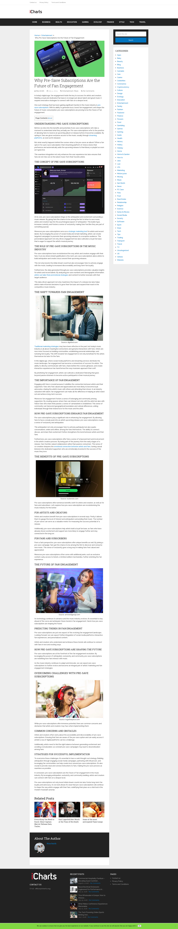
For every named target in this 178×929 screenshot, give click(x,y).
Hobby (119, 145)
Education (72, 22)
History (120, 141)
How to (120, 158)
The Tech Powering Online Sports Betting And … (91, 913)
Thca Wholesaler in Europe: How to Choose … (91, 896)
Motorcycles (122, 174)
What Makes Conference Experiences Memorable (93, 905)
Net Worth (121, 183)
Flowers (120, 119)
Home (34, 22)
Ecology (98, 22)
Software (120, 222)
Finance (110, 22)
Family (119, 106)
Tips (118, 234)
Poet (119, 196)
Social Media (122, 215)
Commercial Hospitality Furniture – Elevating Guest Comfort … (91, 879)
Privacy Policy (44, 2)
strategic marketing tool (78, 231)
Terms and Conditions (58, 2)
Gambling (121, 125)
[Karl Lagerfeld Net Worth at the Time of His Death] (69, 809)
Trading (120, 238)
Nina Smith (40, 91)
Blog (119, 65)
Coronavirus (121, 84)
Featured (120, 113)
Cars (119, 74)
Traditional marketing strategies (46, 346)
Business (46, 22)
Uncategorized (123, 250)
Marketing (121, 170)
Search (131, 40)
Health (59, 22)
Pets (119, 193)
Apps (119, 55)
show (50, 118)
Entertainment (67, 91)
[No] (175, 926)
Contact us (33, 2)
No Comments (88, 91)
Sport (119, 225)
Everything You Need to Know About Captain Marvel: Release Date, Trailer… (44, 822)
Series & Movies (123, 212)
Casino (119, 77)
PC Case (120, 190)
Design (119, 93)
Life (118, 167)
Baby (119, 58)
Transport (121, 241)
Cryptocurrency (123, 87)
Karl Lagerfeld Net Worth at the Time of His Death (69, 820)
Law (118, 164)
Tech (132, 22)
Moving (120, 177)
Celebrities (121, 81)
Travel (142, 22)
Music (76, 91)
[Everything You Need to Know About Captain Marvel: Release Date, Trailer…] (45, 809)
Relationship (122, 202)
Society (120, 218)
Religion (120, 206)
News (119, 186)
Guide (119, 135)
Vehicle (120, 257)
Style (121, 22)
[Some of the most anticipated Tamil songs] (93, 809)
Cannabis (120, 71)
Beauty (120, 61)
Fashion (120, 109)
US (118, 254)
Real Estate (121, 199)
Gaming (85, 22)
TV (118, 247)
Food (119, 122)
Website (120, 260)
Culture (120, 90)
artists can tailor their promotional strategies (51, 275)
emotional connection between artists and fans (72, 447)
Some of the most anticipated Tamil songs (93, 820)
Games (120, 129)
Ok (139, 926)
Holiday (120, 148)
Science (120, 209)
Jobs (119, 161)
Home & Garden (123, 154)
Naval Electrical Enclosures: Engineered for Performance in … (90, 888)
